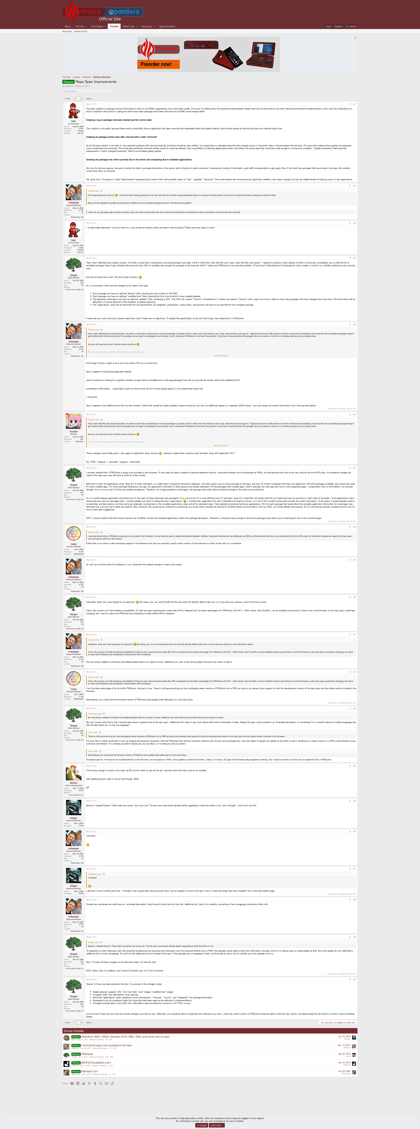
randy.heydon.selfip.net (74, 289)
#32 (354, 672)
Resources (146, 26)
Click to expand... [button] (221, 355)
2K (112, 1065)
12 (110, 1074)
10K (113, 1074)
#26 (354, 414)
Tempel (74, 1057)
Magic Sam (75, 1074)
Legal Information (167, 26)
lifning (73, 1039)
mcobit (348, 1056)
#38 (354, 899)
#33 (354, 708)
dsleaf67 (347, 1039)
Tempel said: (93, 190)
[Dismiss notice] (354, 38)
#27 (354, 468)
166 (106, 1057)
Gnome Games (101, 489)
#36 (354, 831)
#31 (354, 634)
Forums (114, 26)
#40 (354, 979)
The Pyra (79, 26)
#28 (354, 527)
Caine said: (93, 732)
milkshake (69, 86)
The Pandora (97, 26)
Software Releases (96, 1039)
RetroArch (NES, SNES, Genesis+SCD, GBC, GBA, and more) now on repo (125, 1036)
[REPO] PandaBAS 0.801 (96, 1062)
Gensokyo (79, 441)
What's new (128, 26)
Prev (68, 98)
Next (88, 98)
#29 (354, 560)
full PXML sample (181, 1003)
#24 (354, 258)
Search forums (80, 31)
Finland (80, 131)
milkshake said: (95, 713)
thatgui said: (93, 942)
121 (110, 1048)
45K (111, 1057)
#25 (354, 324)
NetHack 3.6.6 (89, 1071)
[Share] (350, 104)
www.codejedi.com (76, 795)
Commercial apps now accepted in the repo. (106, 1045)
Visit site (80, 133)
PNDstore (87, 1054)
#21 (354, 104)
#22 (354, 185)
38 (106, 1039)
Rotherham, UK (77, 217)
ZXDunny (75, 1065)
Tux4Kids (117, 489)
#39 (354, 937)
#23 (354, 223)
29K (110, 1039)
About (67, 26)
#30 (354, 597)
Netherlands (78, 554)
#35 (354, 801)
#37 (354, 869)
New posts (67, 31)
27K (114, 1048)
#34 (354, 765)
